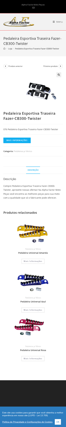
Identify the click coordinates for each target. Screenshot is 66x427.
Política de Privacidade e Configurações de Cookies (27, 422)
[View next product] (60, 66)
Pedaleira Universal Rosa (33, 350)
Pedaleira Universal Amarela (33, 252)
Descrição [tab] (33, 170)
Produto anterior (15, 66)
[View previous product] (5, 66)
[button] (58, 74)
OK (57, 422)
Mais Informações (17, 140)
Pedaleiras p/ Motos (23, 151)
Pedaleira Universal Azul (33, 301)
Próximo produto (50, 66)
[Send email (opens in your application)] (33, 8)
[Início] (4, 48)
